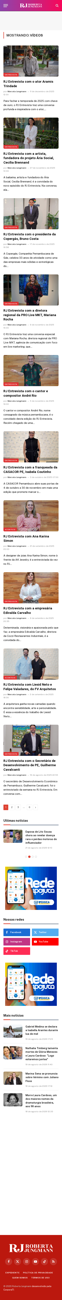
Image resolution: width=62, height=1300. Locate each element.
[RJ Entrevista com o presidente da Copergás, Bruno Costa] (31, 213)
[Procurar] (57, 6)
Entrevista (11, 75)
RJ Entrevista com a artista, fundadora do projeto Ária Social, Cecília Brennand (28, 158)
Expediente (12, 1272)
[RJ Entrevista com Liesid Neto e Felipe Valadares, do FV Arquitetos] (31, 664)
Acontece (10, 529)
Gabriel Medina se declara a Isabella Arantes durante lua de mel (41, 1030)
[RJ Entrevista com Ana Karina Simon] (31, 515)
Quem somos (20, 1277)
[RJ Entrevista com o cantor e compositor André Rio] (31, 370)
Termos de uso (40, 1277)
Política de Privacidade (38, 1272)
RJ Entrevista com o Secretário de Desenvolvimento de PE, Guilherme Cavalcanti (29, 765)
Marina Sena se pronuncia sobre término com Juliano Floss (42, 1077)
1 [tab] (26, 857)
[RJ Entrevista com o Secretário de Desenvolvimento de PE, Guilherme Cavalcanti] (31, 740)
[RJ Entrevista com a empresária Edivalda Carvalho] (31, 587)
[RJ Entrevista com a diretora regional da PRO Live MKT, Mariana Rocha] (31, 290)
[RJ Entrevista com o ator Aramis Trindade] (31, 61)
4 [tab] (36, 857)
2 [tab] (29, 857)
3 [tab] (32, 857)
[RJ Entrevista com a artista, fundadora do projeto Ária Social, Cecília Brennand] (31, 133)
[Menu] (5, 6)
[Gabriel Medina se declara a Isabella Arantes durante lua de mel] (12, 1031)
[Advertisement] (31, 20)
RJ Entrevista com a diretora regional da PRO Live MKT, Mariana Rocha (29, 314)
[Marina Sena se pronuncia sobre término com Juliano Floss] (12, 1078)
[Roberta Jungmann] (31, 6)
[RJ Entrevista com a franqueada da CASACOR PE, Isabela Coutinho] (31, 446)
